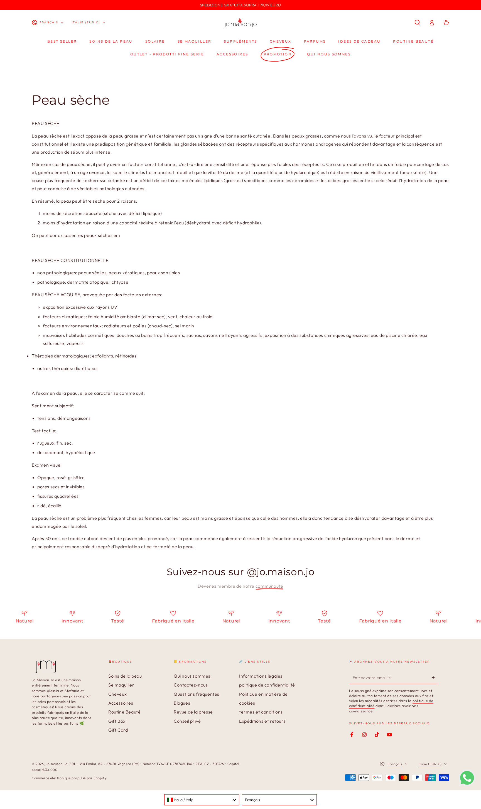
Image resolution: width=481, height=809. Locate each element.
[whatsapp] (467, 784)
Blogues (182, 703)
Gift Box (117, 721)
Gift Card (118, 730)
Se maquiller (121, 685)
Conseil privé (187, 721)
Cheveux (117, 694)
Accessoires (120, 703)
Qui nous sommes (192, 676)
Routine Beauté (124, 712)
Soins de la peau (125, 676)
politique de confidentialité (267, 685)
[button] (417, 22)
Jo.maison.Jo (57, 764)
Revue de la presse (193, 712)
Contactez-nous (191, 685)
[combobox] (201, 799)
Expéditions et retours (262, 721)
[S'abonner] (435, 677)
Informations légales (261, 676)
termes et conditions (261, 712)
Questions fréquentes (196, 694)
